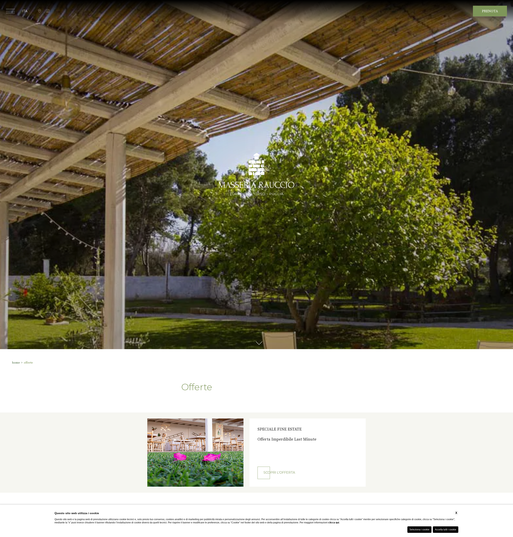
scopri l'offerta (279, 472)
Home (16, 363)
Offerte (28, 363)
